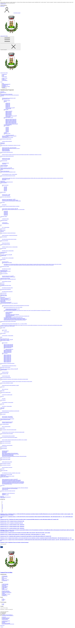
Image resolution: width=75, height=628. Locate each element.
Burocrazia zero (2, 142)
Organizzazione (2, 143)
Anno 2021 (7, 130)
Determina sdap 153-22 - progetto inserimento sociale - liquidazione (12, 526)
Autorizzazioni (4, 594)
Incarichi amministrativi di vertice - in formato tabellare (9, 174)
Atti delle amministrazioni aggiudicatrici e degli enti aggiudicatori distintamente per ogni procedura (15, 305)
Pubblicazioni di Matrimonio (8, 124)
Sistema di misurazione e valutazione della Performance (9, 235)
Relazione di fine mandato (5, 149)
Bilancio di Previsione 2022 (9, 349)
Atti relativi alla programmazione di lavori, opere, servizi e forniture (13, 307)
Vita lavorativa (4, 585)
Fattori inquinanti (4, 452)
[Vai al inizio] (0, 545)
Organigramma (4, 163)
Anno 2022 (5, 188)
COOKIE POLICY (3, 3)
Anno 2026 (7, 127)
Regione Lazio (2, 6)
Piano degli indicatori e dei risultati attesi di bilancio (7, 363)
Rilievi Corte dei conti (5, 389)
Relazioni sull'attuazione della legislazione (8, 454)
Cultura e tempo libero (5, 584)
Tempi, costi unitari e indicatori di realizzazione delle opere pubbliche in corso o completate (14, 439)
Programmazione (2, 297)
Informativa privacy (4, 621)
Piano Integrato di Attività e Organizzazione (6, 94)
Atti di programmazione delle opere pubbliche (6, 433)
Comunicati (3, 599)
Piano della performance (3, 236)
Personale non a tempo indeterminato (5, 196)
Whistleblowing (2, 497)
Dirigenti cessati (2, 181)
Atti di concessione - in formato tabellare (7, 335)
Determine (3, 87)
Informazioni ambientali (3, 446)
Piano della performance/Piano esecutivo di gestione (9, 239)
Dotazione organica (3, 192)
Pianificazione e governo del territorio (5, 441)
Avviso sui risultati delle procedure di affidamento (12, 314)
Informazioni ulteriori (8, 316)
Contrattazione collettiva (3, 216)
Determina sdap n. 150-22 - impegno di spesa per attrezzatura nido (12, 521)
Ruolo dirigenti (4, 179)
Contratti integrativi (4, 222)
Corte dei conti (2, 386)
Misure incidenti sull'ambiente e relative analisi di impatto (10, 453)
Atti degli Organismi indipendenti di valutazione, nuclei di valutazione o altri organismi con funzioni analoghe (17, 381)
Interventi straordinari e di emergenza (5, 463)
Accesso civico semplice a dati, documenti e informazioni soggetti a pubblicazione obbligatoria (15, 487)
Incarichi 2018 (6, 213)
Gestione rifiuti (2, 407)
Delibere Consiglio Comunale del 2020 (11, 121)
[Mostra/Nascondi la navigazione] (7, 39)
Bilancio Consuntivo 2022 (7, 357)
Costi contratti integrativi (5, 223)
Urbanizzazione (4, 79)
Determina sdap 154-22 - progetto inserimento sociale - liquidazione (12, 528)
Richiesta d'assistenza (5, 619)
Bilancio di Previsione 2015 (7, 352)
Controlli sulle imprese (3, 294)
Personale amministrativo (5, 579)
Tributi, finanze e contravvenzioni (6, 592)
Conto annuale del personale (6, 195)
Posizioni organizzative (3, 182)
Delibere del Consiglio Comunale (8, 117)
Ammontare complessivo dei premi (5, 244)
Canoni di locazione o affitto (4, 373)
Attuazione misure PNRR (3, 470)
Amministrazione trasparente (6, 620)
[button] (4, 74)
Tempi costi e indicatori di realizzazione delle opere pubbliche (8, 437)
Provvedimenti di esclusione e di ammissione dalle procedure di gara (13, 317)
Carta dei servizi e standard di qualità (5, 392)
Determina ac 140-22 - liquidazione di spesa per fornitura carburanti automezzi (14, 542)
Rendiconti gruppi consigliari (6, 158)
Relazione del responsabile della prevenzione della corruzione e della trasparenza (13, 482)
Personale (1, 169)
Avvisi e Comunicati (6, 125)
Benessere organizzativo (3, 252)
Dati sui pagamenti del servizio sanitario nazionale (7, 418)
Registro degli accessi (5, 489)
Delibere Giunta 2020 (9, 112)
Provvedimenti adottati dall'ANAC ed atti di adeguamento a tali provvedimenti (13, 483)
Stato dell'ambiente (4, 451)
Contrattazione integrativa (3, 220)
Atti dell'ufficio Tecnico (7, 133)
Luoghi (3, 603)
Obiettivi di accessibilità (5, 494)
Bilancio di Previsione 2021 (7, 347)
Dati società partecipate (5, 261)
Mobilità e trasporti (4, 589)
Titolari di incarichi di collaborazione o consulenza (7, 168)
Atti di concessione (3, 333)
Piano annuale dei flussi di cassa (4, 338)
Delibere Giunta (6, 109)
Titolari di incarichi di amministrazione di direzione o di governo (11, 148)
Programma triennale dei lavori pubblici (11, 309)
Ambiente (3, 593)
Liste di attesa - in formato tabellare (7, 406)
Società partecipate (2, 259)
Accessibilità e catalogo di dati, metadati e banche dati (7, 490)
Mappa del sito (2, 625)
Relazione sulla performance (4, 240)
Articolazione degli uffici (3, 160)
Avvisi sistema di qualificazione (10, 315)
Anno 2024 (5, 187)
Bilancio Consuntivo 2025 (7, 354)
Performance (2, 231)
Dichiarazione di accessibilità (6, 623)
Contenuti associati (6, 331)
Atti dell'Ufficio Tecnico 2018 (10, 135)
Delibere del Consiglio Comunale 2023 (11, 119)
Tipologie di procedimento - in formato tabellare (8, 276)
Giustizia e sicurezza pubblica (6, 591)
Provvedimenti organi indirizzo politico (5, 285)
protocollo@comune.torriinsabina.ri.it (7, 614)
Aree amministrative (5, 576)
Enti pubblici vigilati (3, 255)
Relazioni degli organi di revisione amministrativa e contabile (10, 385)
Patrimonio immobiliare (3, 369)
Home (3, 83)
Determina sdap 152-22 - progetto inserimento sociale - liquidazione (12, 524)
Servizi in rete (2, 408)
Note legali (3, 622)
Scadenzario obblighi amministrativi (7, 141)
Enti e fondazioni (4, 578)
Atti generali (4, 85)
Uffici (3, 577)
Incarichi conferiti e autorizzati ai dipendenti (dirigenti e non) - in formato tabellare (13, 209)
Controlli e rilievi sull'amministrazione (5, 377)
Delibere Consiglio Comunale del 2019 (11, 122)
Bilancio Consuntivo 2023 (7, 356)
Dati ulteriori (2, 496)
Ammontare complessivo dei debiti (7, 422)
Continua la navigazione (4, 5)
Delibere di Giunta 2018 (9, 111)
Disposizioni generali (3, 92)
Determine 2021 (8, 106)
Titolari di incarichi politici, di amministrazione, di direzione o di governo (10, 145)
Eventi (3, 604)
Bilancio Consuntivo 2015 (7, 360)
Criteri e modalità (2, 327)
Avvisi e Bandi (8, 313)
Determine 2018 (8, 103)
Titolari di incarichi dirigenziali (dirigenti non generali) (7, 175)
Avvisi (3, 600)
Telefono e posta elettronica (4, 165)
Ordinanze (5, 132)
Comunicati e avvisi (3, 475)
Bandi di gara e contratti (3, 295)
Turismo (3, 78)
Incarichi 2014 (6, 212)
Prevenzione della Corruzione (4, 476)
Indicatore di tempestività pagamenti (5, 419)
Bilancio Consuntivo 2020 (7, 358)
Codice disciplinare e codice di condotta (7, 137)
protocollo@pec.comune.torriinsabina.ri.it (7, 615)
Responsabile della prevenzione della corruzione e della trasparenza (11, 480)
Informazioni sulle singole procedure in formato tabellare (8, 321)
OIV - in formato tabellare (5, 227)
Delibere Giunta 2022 (9, 114)
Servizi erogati (2, 390)
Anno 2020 (7, 129)
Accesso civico (2, 485)
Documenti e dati (4, 580)
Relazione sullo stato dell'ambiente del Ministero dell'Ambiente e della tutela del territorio (14, 456)
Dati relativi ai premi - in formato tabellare (8, 250)
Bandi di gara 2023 (3, 301)
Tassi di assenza (2, 202)
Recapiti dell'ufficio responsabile (6, 281)
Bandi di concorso (2, 228)
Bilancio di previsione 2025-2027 (8, 345)
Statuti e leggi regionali (5, 136)
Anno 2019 (7, 128)
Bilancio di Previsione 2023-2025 (8, 346)
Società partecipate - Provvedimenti (7, 262)
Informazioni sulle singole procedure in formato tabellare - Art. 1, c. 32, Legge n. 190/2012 (14, 323)
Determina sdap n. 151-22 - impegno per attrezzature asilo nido (11, 522)
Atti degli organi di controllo (6, 159)
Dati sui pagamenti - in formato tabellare (7, 417)
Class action (2, 396)
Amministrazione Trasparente (6, 84)
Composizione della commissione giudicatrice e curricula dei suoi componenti (14, 318)
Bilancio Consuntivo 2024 (7, 355)
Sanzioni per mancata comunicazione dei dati (6, 152)
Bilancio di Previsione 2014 (7, 350)
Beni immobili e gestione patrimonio (5, 367)
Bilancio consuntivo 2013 (7, 361)
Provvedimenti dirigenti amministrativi (5, 289)
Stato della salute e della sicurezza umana (7, 455)
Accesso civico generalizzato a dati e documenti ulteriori (9, 488)
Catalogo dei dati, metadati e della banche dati (8, 493)
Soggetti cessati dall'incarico (6, 150)
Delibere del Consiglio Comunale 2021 (11, 120)
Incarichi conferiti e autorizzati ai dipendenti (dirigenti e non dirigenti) (9, 206)
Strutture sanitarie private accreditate (5, 457)
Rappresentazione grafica (3, 270)
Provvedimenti (2, 284)
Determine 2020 (8, 105)
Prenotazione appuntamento (6, 617)
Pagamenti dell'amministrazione (4, 412)
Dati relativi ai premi (3, 248)
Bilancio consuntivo (5, 353)
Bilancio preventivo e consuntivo (4, 340)
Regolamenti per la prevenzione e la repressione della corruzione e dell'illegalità (13, 481)
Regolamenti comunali (7, 100)
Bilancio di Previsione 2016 (7, 351)
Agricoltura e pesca (4, 595)
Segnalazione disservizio (5, 618)
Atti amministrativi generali (6, 86)
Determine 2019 (8, 104)
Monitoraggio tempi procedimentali (5, 278)
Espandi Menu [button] (2, 91)
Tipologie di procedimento (4, 273)
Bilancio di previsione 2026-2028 (8, 344)
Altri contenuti (2, 468)
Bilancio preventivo (4, 342)
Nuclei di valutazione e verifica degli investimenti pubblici (8, 429)
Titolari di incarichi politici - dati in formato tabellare (9, 147)
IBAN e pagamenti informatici (4, 424)
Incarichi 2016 (6, 214)
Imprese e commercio (5, 586)
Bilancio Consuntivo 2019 (7, 359)
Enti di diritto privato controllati (4, 266)
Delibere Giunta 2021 (9, 113)
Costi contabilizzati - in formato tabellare (7, 402)
